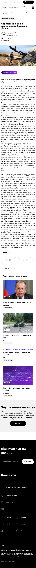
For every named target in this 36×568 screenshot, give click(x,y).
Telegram (8, 517)
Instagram (24, 517)
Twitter (8, 530)
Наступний (5, 268)
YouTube (8, 524)
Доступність (17, 2)
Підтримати (29, 2)
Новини (5, 2)
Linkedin (8, 509)
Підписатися (28, 461)
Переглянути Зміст (9, 72)
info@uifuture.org (11, 502)
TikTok (23, 530)
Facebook (24, 524)
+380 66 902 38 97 (11, 495)
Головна (3, 12)
